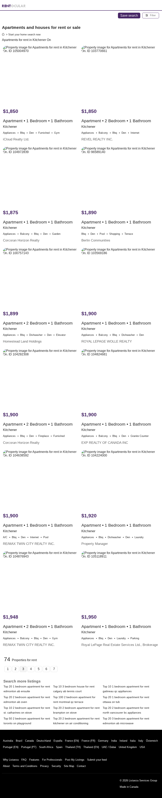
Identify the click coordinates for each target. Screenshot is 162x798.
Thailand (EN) (91, 747)
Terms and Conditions (24, 766)
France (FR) (88, 740)
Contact (81, 766)
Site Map (69, 766)
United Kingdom (128, 747)
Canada (29, 740)
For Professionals (52, 759)
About (6, 766)
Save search (129, 15)
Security (56, 766)
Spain (59, 747)
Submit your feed (97, 759)
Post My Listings (74, 759)
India (114, 740)
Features (34, 759)
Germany (103, 740)
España (58, 740)
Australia (8, 740)
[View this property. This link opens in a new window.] (41, 75)
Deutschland (44, 740)
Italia (133, 740)
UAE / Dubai (109, 747)
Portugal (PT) (28, 747)
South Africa (46, 747)
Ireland (123, 740)
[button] (150, 15)
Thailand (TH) (73, 747)
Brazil (19, 740)
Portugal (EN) (10, 747)
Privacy (44, 766)
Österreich (152, 740)
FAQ (23, 759)
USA (142, 747)
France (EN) (72, 740)
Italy (140, 740)
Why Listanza (11, 759)
